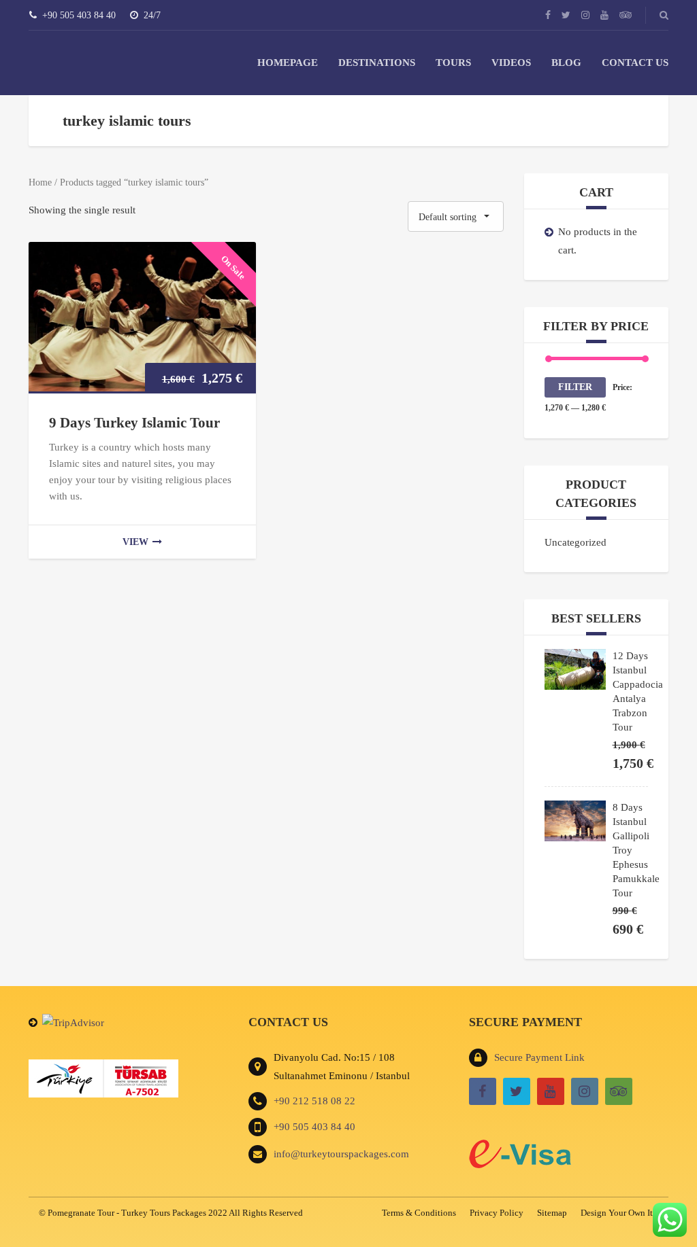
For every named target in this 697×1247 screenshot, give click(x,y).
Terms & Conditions (419, 1213)
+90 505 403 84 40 (314, 1126)
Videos (511, 62)
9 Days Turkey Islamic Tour (134, 423)
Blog (566, 62)
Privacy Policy (496, 1213)
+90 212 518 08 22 (314, 1100)
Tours (453, 62)
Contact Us (635, 62)
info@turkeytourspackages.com (341, 1153)
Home (40, 182)
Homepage (287, 62)
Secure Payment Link (539, 1057)
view (135, 542)
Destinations (376, 62)
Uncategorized (575, 542)
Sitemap (552, 1213)
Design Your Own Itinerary (630, 1213)
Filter (575, 387)
